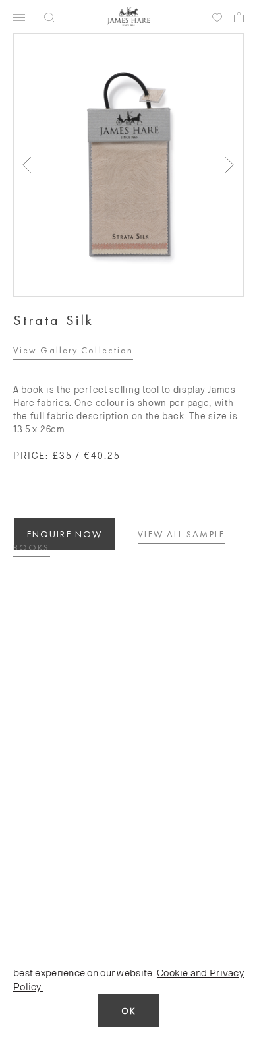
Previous (27, 164)
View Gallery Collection (73, 350)
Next (230, 164)
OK (128, 1011)
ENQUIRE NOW (64, 534)
